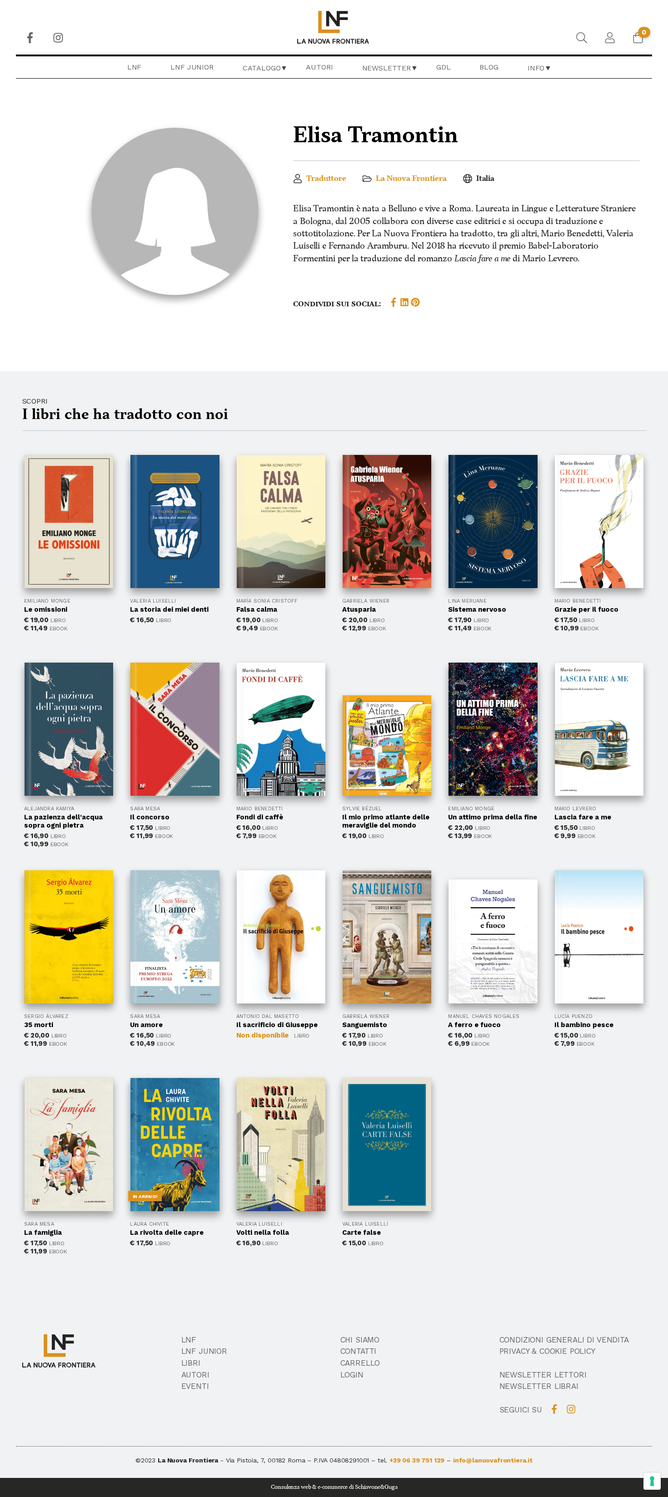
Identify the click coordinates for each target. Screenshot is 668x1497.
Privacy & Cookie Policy (547, 1351)
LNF (134, 67)
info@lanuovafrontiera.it (493, 1460)
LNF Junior (191, 67)
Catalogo (262, 68)
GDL (443, 67)
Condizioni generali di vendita (564, 1339)
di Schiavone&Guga (373, 1487)
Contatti (358, 1351)
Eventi (195, 1386)
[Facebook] (30, 37)
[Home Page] (334, 27)
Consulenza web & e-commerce (309, 1487)
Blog (488, 67)
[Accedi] (610, 37)
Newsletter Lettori (543, 1374)
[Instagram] (58, 37)
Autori (319, 67)
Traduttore (326, 178)
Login (352, 1374)
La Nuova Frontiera (411, 178)
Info (536, 68)
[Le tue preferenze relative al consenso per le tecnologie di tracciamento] (652, 1481)
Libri (190, 1362)
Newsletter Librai (538, 1386)
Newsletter (386, 68)
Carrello (360, 1362)
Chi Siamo (360, 1339)
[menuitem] (30, 37)
